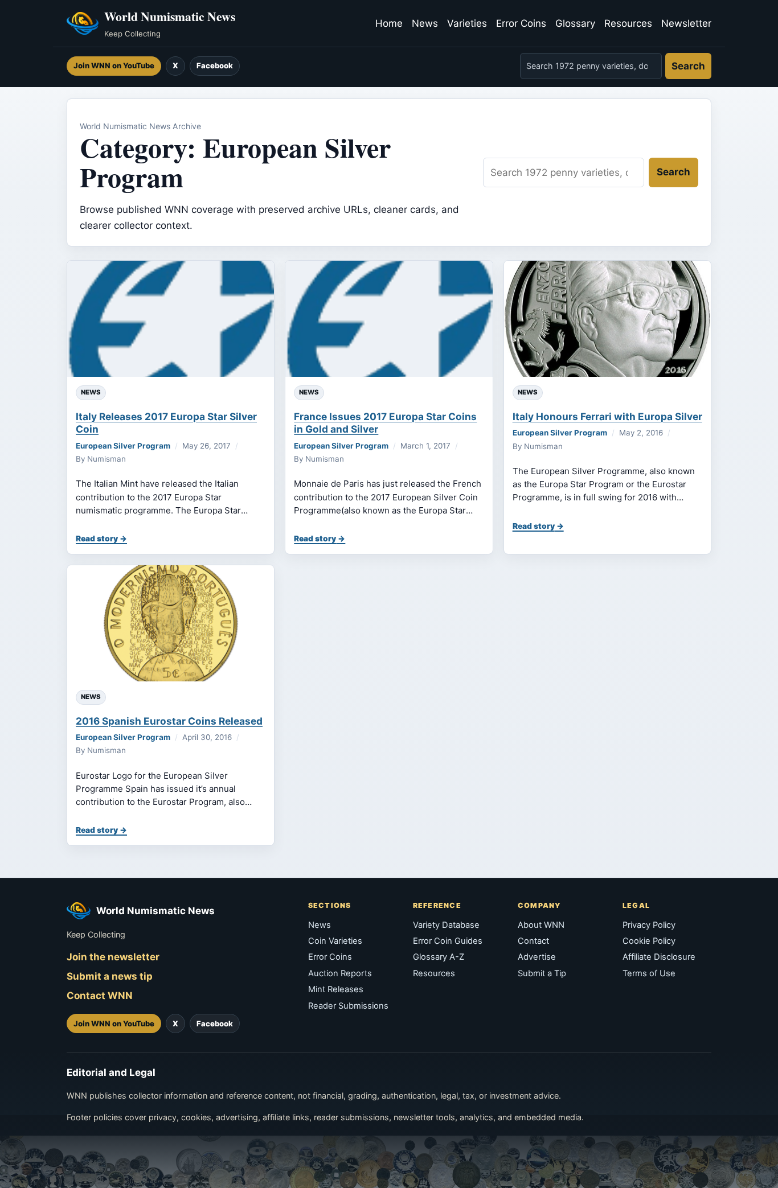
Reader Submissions (348, 1006)
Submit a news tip (110, 976)
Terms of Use (649, 973)
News (425, 23)
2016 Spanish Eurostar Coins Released (169, 721)
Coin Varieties (335, 941)
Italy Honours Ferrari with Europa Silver (607, 416)
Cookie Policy (649, 941)
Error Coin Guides (447, 941)
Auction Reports (340, 973)
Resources (628, 23)
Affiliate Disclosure (659, 957)
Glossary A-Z (438, 957)
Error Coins (521, 23)
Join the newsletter (113, 957)
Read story (97, 538)
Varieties (467, 23)
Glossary (575, 23)
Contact (533, 941)
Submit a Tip (542, 973)
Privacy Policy (649, 925)
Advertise (537, 957)
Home (389, 23)
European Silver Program (123, 445)
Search (688, 66)
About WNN (541, 925)
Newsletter (686, 23)
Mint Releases (335, 989)
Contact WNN (100, 995)
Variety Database (446, 925)
